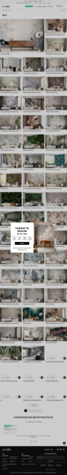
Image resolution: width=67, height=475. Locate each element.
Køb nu (22, 243)
